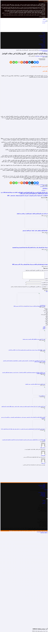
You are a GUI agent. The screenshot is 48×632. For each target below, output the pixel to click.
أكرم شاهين (43, 463)
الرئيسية (46, 50)
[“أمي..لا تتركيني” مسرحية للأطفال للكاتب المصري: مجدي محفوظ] (42, 338)
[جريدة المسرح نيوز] (38, 394)
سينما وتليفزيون (42, 48)
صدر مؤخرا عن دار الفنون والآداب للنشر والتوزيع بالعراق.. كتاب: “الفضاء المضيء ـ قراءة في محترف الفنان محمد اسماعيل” (24, 14)
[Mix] (21, 62)
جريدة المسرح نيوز (42, 3)
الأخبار (44, 34)
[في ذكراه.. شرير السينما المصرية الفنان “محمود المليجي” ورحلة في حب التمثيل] (36, 211)
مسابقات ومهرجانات (42, 35)
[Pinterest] (27, 62)
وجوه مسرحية (43, 39)
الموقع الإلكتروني (45, 284)
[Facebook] (37, 62)
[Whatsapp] (16, 62)
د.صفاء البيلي (37, 56)
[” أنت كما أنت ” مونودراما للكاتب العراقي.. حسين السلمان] (41, 383)
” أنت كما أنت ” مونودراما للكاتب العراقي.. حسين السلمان (35, 384)
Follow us (46, 489)
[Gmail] (19, 62)
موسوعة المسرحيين (42, 44)
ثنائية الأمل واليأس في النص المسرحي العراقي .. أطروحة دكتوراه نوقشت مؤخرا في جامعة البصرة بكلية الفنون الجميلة (24, 10)
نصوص (44, 42)
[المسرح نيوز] (45, 20)
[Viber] (24, 62)
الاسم (46, 280)
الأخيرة (44, 327)
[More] (10, 62)
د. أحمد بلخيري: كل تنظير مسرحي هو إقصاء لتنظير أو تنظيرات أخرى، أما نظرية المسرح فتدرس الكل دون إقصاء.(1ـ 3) (25, 11)
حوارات (44, 38)
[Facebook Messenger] (34, 62)
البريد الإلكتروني (45, 282)
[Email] (13, 62)
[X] (32, 62)
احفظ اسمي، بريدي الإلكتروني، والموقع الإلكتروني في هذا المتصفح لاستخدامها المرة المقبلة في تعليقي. (28, 286)
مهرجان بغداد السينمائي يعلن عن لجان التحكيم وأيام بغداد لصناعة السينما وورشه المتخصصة (30, 247)
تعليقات (44, 328)
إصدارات (44, 41)
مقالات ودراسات (42, 37)
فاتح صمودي (43, 455)
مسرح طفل (43, 46)
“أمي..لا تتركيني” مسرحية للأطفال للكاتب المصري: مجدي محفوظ (34, 339)
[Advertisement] (24, 27)
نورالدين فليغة (42, 447)
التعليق (46, 278)
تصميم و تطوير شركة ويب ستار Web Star (16, 530)
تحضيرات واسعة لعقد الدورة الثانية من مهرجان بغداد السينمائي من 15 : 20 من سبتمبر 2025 (30, 264)
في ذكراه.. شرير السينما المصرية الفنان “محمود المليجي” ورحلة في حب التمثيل (32, 213)
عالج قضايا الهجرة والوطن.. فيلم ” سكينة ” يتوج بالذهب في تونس (35, 230)
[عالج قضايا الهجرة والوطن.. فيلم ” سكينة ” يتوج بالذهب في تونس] (36, 228)
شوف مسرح (43, 45)
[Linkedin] (29, 62)
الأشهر (44, 326)
